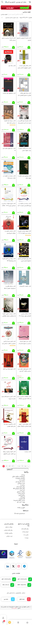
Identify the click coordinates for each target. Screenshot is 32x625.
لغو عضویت (22, 499)
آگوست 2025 (21, 508)
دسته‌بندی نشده (20, 513)
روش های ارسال (20, 487)
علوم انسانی (11, 14)
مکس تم (15, 608)
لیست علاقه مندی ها (19, 500)
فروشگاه (22, 497)
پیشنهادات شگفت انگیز (18, 476)
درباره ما (22, 485)
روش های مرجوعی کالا (19, 488)
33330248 (6, 579)
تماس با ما (22, 480)
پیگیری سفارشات (20, 478)
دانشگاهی (17, 14)
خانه (22, 14)
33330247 (22, 579)
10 (25, 466)
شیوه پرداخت (21, 493)
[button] (29, 47)
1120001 (5, 585)
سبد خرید (22, 490)
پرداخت (23, 475)
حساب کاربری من (20, 482)
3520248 (21, 585)
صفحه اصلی (21, 495)
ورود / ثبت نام (21, 502)
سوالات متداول (21, 492)
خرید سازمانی (21, 483)
